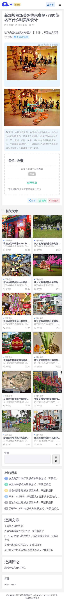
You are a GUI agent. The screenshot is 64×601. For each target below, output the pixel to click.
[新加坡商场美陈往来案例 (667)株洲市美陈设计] (16, 382)
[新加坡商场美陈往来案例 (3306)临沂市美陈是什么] (47, 226)
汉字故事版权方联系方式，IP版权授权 (24, 531)
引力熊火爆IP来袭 (13, 526)
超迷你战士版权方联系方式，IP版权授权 (31, 502)
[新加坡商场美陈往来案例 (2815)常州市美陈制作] (47, 304)
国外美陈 (22, 24)
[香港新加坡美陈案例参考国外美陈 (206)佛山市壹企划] (16, 343)
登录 (52, 4)
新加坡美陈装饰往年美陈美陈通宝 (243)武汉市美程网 (47, 361)
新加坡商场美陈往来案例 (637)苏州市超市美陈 (15, 439)
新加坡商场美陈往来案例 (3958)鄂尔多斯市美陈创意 (47, 283)
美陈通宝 (28, 595)
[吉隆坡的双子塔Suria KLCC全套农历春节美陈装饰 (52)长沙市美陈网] (16, 226)
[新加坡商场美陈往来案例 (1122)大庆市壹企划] (47, 421)
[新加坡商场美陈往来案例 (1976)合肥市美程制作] (16, 265)
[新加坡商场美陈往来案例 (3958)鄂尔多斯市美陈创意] (47, 265)
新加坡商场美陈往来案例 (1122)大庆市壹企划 (46, 439)
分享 (33, 200)
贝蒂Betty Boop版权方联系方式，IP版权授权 (34, 508)
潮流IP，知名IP (10, 584)
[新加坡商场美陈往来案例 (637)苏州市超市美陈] (16, 421)
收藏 (44, 200)
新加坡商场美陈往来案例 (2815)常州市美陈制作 (46, 322)
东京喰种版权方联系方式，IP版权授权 (30, 484)
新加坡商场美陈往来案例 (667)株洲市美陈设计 (15, 400)
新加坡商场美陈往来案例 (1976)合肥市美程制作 (15, 283)
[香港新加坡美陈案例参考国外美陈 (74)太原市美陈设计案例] (47, 382)
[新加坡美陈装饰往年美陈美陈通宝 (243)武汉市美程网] (47, 343)
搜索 (6, 452)
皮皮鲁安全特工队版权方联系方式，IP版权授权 (35, 478)
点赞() (55, 200)
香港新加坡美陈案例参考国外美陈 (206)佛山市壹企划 (16, 361)
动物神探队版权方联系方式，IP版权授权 (31, 490)
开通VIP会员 (22, 37)
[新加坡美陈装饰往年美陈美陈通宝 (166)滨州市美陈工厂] (16, 304)
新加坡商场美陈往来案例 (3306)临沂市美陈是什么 (46, 245)
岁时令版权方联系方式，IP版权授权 (22, 544)
